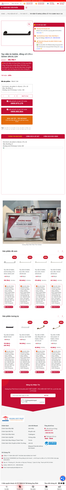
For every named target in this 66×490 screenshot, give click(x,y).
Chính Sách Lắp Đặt (7, 437)
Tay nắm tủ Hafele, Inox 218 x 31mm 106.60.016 (40, 271)
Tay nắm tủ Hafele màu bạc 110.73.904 (25, 336)
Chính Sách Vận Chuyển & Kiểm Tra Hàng (14, 443)
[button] (58, 251)
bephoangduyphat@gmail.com (15, 467)
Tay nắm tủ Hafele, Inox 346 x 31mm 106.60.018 (24, 271)
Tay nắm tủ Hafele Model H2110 (9, 336)
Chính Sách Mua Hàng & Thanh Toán (12, 440)
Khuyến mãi (31, 431)
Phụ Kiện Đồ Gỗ (12, 13)
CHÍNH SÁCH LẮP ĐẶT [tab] (32, 136)
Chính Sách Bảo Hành (8, 434)
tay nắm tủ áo (15, 127)
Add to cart (25, 96)
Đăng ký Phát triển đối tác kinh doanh (35, 447)
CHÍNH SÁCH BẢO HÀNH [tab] (50, 136)
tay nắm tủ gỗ (15, 129)
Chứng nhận (32, 437)
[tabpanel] (33, 166)
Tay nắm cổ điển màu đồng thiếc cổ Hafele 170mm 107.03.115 (40, 337)
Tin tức (30, 440)
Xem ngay (39, 32)
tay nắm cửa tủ (23, 129)
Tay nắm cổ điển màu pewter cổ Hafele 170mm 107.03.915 (55, 337)
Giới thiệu (31, 428)
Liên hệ (30, 443)
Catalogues (31, 434)
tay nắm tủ (7, 127)
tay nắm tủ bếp (24, 127)
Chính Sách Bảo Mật (7, 428)
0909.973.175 (48, 37)
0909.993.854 (56, 37)
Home (3, 13)
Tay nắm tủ (23, 13)
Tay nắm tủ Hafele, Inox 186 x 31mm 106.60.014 (56, 271)
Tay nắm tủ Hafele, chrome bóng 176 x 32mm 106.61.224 (9, 271)
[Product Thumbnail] (29, 24)
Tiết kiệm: (4, 75)
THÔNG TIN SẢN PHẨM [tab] (15, 136)
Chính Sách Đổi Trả (7, 431)
